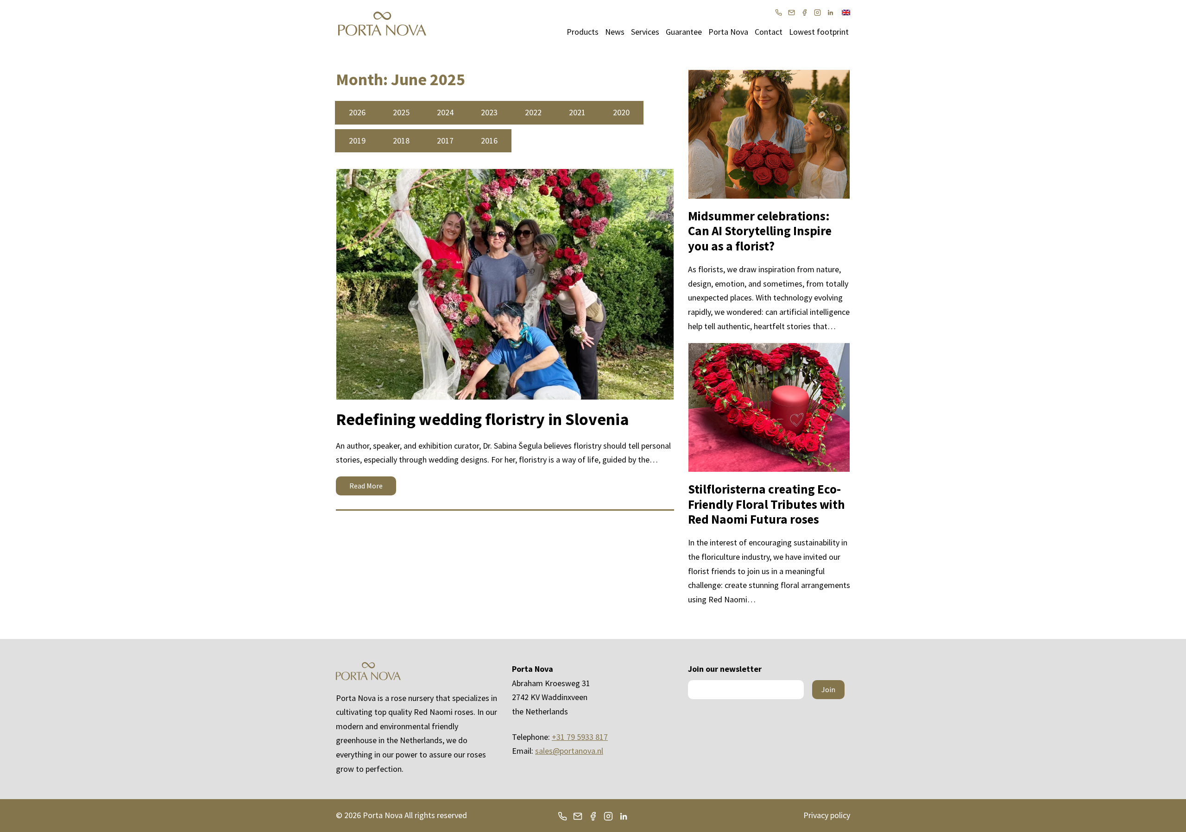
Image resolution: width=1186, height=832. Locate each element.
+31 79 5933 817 (580, 737)
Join (828, 689)
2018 (401, 140)
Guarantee (684, 31)
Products (583, 31)
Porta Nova (728, 31)
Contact (768, 31)
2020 (621, 112)
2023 (489, 112)
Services (645, 31)
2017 (445, 140)
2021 (577, 112)
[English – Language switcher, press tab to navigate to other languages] (846, 11)
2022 (533, 112)
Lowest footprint (819, 31)
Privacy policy (826, 815)
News (615, 31)
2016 (489, 140)
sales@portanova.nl (569, 750)
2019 (357, 140)
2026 (357, 112)
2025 (401, 112)
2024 (445, 112)
